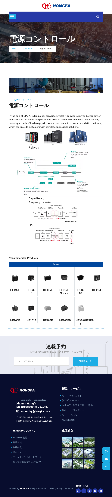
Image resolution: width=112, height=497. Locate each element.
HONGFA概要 (20, 437)
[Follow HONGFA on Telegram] (95, 490)
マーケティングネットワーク (27, 457)
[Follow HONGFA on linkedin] (78, 490)
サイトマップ (19, 452)
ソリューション (28, 49)
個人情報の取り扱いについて (27, 462)
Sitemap (69, 488)
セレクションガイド (72, 395)
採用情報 (17, 442)
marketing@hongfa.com (34, 411)
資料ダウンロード (71, 400)
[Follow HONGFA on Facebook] (83, 490)
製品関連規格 (68, 420)
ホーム (14, 49)
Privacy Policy (55, 488)
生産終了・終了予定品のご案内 (77, 405)
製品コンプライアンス (73, 410)
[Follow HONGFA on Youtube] (100, 490)
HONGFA (24, 488)
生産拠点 (17, 447)
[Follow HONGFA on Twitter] (89, 490)
